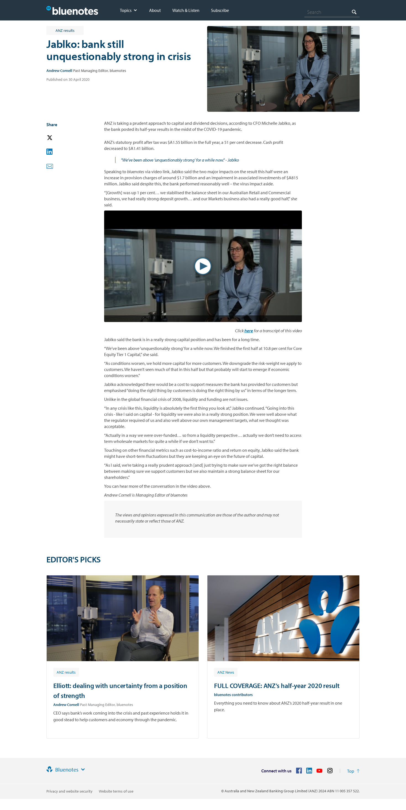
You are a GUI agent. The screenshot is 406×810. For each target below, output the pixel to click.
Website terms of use (116, 791)
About (155, 10)
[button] (57, 138)
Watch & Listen (185, 10)
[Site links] (82, 770)
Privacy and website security (69, 791)
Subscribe (220, 10)
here (248, 330)
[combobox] (332, 12)
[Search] (354, 12)
